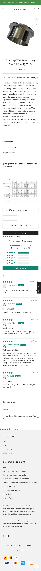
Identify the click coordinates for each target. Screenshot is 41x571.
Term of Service (9, 494)
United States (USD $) (14, 546)
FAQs (5, 467)
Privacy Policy (8, 498)
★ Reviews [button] (39, 287)
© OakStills (20, 551)
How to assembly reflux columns (16, 479)
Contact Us (7, 449)
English (29, 546)
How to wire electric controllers (15, 475)
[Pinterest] (3, 536)
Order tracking (8, 453)
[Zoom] (36, 19)
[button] (8, 236)
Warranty (6, 409)
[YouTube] (8, 536)
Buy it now (20, 233)
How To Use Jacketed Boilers (14, 471)
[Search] (34, 9)
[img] (8, 282)
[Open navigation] (3, 9)
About (5, 441)
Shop (5, 445)
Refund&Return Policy (11, 490)
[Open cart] (38, 9)
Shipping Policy (9, 486)
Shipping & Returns (9, 402)
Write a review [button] (20, 268)
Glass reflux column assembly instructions (20, 482)
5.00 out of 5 (26, 245)
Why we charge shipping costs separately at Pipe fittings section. (19, 417)
